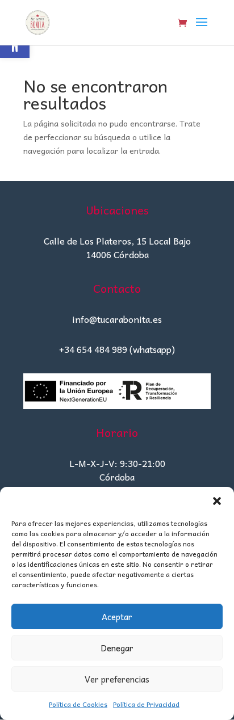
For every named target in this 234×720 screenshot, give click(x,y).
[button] (217, 501)
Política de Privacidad (146, 704)
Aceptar (117, 617)
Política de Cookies (78, 704)
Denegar (117, 648)
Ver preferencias (117, 679)
